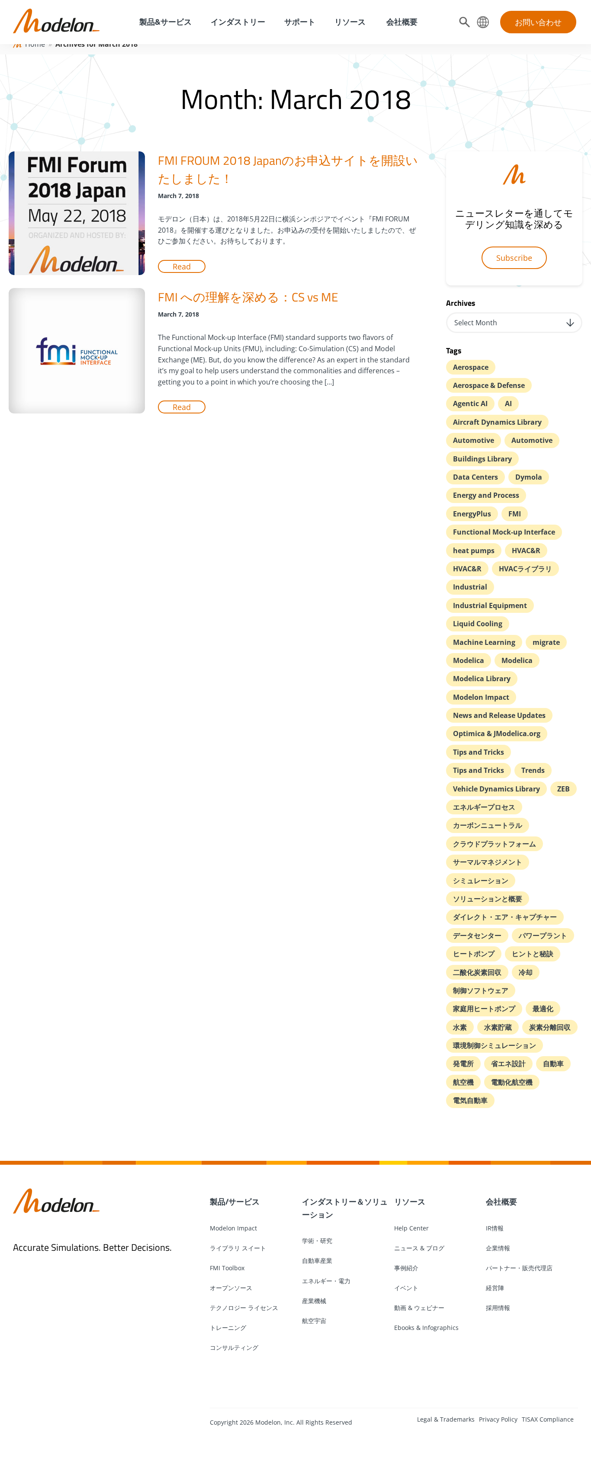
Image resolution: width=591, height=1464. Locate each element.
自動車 (553, 1063)
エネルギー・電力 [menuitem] (326, 1281)
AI (508, 403)
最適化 (543, 1008)
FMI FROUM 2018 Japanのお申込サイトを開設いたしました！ (288, 169)
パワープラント (543, 935)
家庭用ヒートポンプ (484, 1008)
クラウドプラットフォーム (494, 844)
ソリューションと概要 (487, 898)
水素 (460, 1027)
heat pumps (474, 550)
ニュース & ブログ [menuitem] (419, 1248)
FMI (514, 514)
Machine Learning (484, 642)
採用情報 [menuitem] (498, 1308)
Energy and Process (486, 495)
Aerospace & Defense (489, 385)
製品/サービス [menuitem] (235, 1201)
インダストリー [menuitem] (238, 22)
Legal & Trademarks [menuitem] (446, 1419)
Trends (533, 770)
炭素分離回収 (550, 1027)
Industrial (470, 587)
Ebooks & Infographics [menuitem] (426, 1327)
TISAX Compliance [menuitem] (548, 1419)
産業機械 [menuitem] (314, 1301)
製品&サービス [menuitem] (165, 22)
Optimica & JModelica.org (496, 733)
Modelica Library (482, 678)
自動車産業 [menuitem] (317, 1260)
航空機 (463, 1082)
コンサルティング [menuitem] (234, 1347)
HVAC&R (526, 550)
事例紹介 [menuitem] (406, 1268)
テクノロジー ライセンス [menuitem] (244, 1308)
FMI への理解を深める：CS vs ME (248, 297)
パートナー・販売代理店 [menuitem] (519, 1268)
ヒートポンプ (474, 953)
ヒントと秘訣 (532, 953)
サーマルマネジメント (487, 862)
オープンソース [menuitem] (231, 1288)
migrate (546, 642)
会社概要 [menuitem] (401, 22)
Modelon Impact (481, 697)
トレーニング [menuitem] (228, 1327)
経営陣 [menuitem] (495, 1288)
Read (182, 266)
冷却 (526, 972)
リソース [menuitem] (350, 22)
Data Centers (475, 477)
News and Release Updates (499, 715)
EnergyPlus (472, 514)
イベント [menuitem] (406, 1288)
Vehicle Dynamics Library (496, 789)
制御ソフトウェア (480, 990)
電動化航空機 (512, 1082)
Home (35, 44)
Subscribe (514, 258)
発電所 (463, 1063)
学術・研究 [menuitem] (317, 1241)
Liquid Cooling (477, 623)
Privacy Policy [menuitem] (498, 1419)
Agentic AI (470, 403)
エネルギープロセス (484, 807)
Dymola (528, 477)
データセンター (477, 935)
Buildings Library (482, 459)
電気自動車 (470, 1100)
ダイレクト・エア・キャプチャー (505, 917)
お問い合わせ (538, 22)
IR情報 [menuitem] (495, 1228)
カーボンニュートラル (487, 825)
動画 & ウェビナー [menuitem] (419, 1308)
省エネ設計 (508, 1063)
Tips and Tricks (478, 752)
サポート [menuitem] (299, 22)
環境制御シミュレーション (494, 1045)
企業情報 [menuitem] (498, 1248)
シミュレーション (480, 880)
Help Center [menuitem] (411, 1228)
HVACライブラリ (525, 568)
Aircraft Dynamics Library (497, 422)
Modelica (468, 660)
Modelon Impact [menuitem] (233, 1228)
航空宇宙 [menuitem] (314, 1321)
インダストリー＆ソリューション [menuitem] (345, 1208)
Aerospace (470, 367)
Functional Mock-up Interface (504, 532)
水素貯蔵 (498, 1027)
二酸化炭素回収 (477, 972)
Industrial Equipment (490, 605)
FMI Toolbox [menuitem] (227, 1268)
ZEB (563, 789)
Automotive (473, 440)
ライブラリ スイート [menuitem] (238, 1248)
